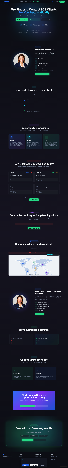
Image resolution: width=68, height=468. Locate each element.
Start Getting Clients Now (42, 74)
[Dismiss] (66, 466)
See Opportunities (47, 19)
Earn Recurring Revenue (40, 439)
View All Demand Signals (34, 228)
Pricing (26, 1)
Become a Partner (36, 1)
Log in (57, 1)
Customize (42, 465)
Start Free (62, 1)
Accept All (26, 465)
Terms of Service (54, 456)
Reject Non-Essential (34, 465)
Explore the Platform (42, 405)
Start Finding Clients (21, 19)
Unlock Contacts (35, 199)
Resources (30, 1)
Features (21, 1)
